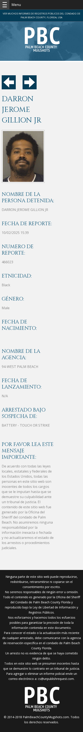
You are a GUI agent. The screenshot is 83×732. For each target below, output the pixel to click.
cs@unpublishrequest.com (56, 679)
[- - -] (4, 4)
